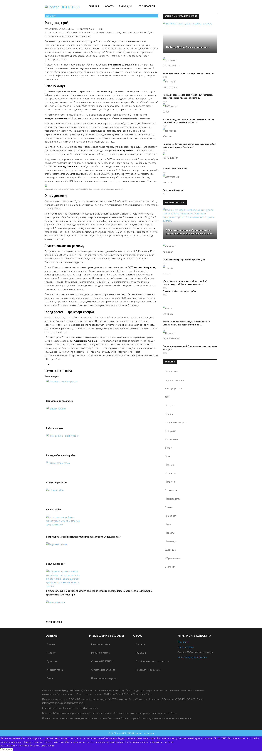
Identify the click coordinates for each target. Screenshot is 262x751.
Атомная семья (54, 621)
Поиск (50, 678)
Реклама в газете (100, 652)
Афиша (169, 413)
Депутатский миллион (173, 190)
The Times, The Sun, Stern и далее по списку (188, 47)
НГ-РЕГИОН (184, 657)
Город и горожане (175, 379)
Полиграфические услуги (104, 678)
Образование (172, 558)
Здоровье (170, 549)
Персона (169, 464)
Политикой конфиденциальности (36, 745)
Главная (94, 6)
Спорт (168, 447)
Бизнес (169, 507)
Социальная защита (175, 422)
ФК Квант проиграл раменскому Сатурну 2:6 (184, 259)
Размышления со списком (175, 168)
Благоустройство (174, 388)
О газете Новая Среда (103, 669)
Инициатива (171, 371)
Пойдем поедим (54, 428)
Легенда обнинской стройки (61, 455)
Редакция (141, 652)
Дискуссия (170, 430)
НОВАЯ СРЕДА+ (199, 657)
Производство (173, 498)
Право (168, 456)
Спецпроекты (147, 6)
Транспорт (50, 15)
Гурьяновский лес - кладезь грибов (179, 291)
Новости (109, 6)
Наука (168, 524)
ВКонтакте (183, 641)
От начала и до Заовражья (59, 401)
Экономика (171, 490)
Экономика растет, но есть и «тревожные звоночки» (188, 73)
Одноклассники (186, 647)
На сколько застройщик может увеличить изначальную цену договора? (83, 536)
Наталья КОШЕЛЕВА (63, 28)
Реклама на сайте (100, 644)
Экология (170, 566)
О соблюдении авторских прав (152, 661)
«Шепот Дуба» (54, 509)
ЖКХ (167, 396)
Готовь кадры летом (56, 482)
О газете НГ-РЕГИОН (102, 661)
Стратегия (170, 473)
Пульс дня (125, 6)
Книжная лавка (55, 669)
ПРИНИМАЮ (6, 749)
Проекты (169, 532)
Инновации (171, 541)
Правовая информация (148, 669)
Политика (170, 481)
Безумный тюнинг (55, 563)
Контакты (140, 644)
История (169, 405)
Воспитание (171, 439)
